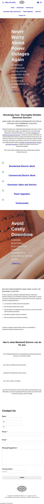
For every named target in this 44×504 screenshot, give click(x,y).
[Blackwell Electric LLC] (22, 2)
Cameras (38, 11)
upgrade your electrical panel (27, 142)
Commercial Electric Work (22, 175)
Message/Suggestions (10, 448)
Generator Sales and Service (12, 11)
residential (34, 133)
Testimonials (22, 203)
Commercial (29, 7)
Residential (20, 7)
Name (4, 416)
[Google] (41, 2)
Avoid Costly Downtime (22, 229)
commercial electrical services (11, 135)
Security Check (7, 469)
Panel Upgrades (28, 11)
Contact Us (22, 15)
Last (4, 426)
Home (13, 7)
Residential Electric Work (22, 166)
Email (4, 439)
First (4, 421)
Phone (4, 431)
